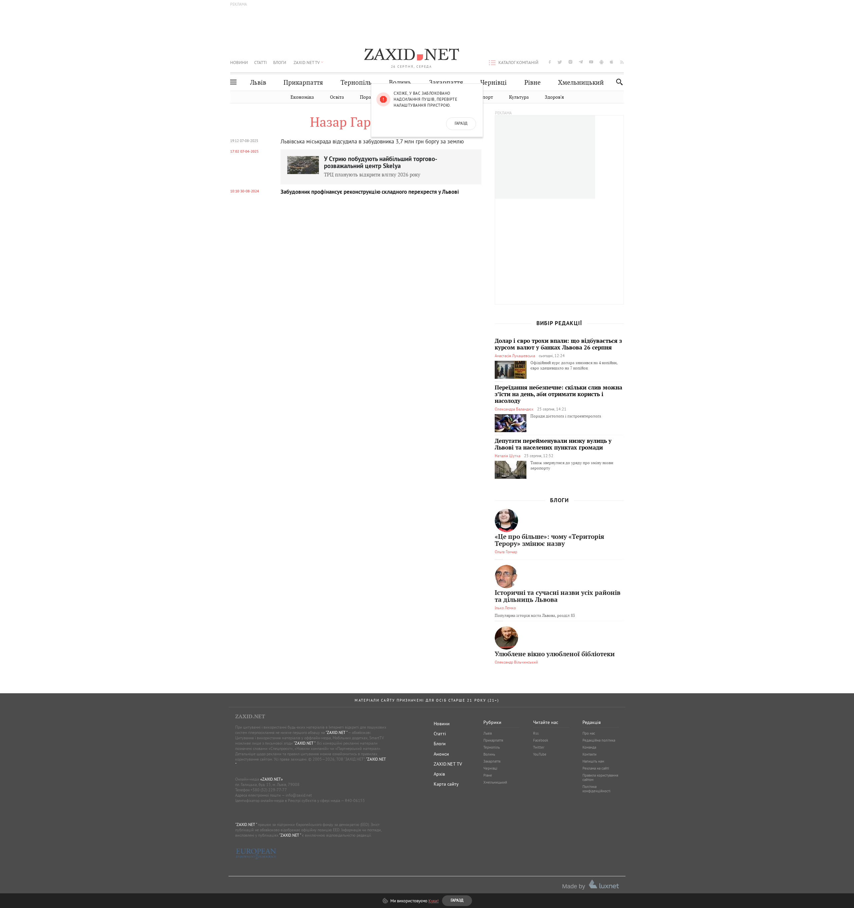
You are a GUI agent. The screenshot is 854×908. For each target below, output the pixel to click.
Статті (260, 62)
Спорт (486, 97)
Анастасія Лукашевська (515, 355)
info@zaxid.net (299, 795)
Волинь (400, 82)
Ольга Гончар (506, 551)
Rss (536, 733)
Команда (589, 747)
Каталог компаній (518, 62)
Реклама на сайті (595, 768)
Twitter (538, 747)
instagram (570, 61)
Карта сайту (446, 784)
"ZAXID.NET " (336, 732)
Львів (258, 82)
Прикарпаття (303, 82)
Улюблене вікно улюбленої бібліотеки (555, 654)
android (601, 61)
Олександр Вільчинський (516, 662)
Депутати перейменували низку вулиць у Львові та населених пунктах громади (553, 444)
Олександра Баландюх (514, 408)
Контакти (589, 754)
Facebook (540, 740)
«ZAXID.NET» (271, 779)
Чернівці (493, 82)
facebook (549, 61)
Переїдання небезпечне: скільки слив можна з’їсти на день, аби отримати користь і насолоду (558, 394)
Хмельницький (581, 82)
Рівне (532, 82)
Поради (368, 97)
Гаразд (461, 123)
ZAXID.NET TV (307, 62)
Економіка (302, 97)
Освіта (337, 97)
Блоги (279, 62)
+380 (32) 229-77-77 (269, 789)
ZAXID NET (411, 55)
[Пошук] (617, 81)
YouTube (539, 754)
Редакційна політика (598, 740)
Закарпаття (446, 82)
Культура (519, 97)
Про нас (588, 733)
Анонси (441, 754)
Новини (239, 62)
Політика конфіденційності (596, 788)
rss (622, 61)
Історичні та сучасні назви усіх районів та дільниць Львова (557, 597)
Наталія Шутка (507, 455)
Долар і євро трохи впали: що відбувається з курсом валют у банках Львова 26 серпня (558, 344)
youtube (591, 61)
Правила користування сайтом (600, 777)
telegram (581, 61)
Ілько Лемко (505, 607)
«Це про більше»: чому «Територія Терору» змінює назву (549, 541)
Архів (439, 774)
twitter (559, 61)
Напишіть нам (593, 761)
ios (612, 61)
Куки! (433, 900)
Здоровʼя (554, 97)
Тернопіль (356, 82)
